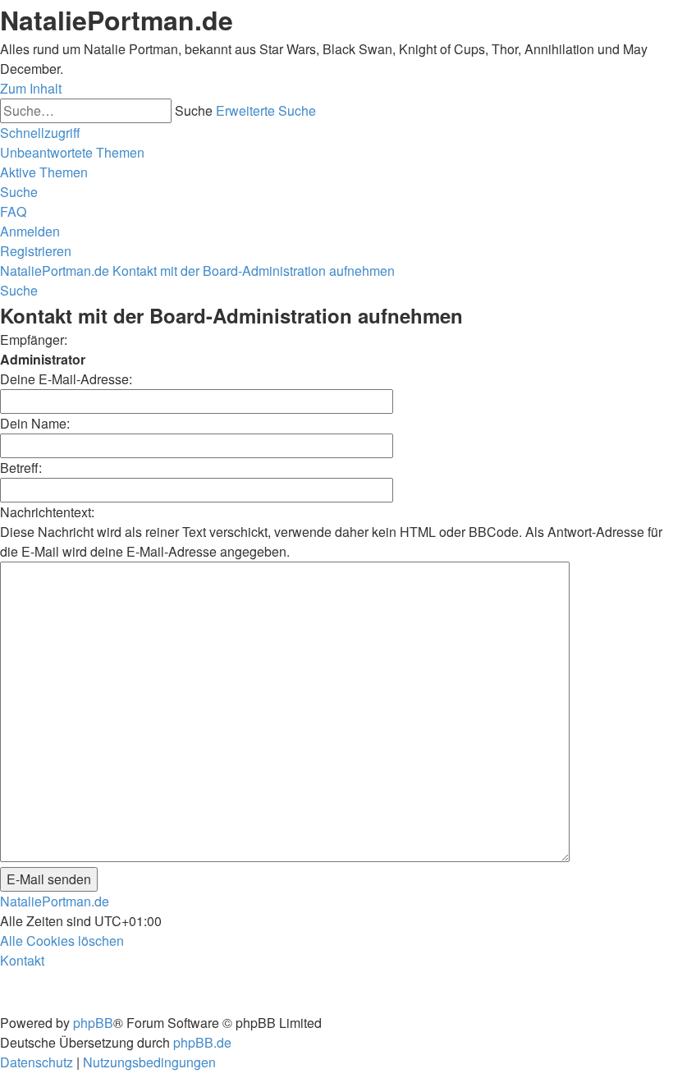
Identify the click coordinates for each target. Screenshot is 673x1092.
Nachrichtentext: (47, 511)
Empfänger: (33, 339)
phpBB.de (202, 1042)
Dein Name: (35, 423)
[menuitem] (72, 152)
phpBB (93, 1022)
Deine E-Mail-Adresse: (66, 378)
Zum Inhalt (31, 88)
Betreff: (21, 467)
